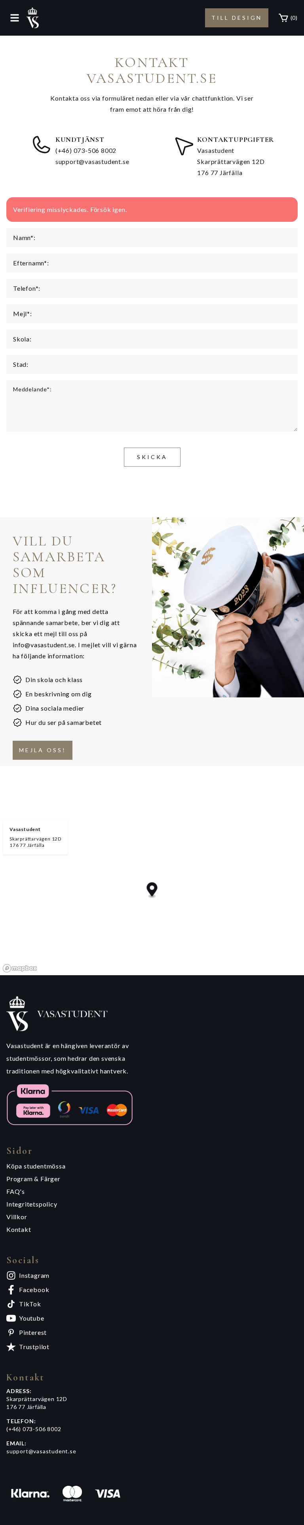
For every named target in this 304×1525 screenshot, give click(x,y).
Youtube (31, 1318)
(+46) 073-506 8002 (85, 150)
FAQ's (15, 1191)
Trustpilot (34, 1346)
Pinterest (33, 1332)
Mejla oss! (42, 750)
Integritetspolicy (31, 1204)
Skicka (152, 457)
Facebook (34, 1289)
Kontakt (18, 1229)
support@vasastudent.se (92, 161)
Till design (236, 17)
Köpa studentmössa (36, 1166)
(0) (294, 17)
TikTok (30, 1304)
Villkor (16, 1216)
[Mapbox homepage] (19, 968)
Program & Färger (33, 1178)
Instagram (34, 1275)
